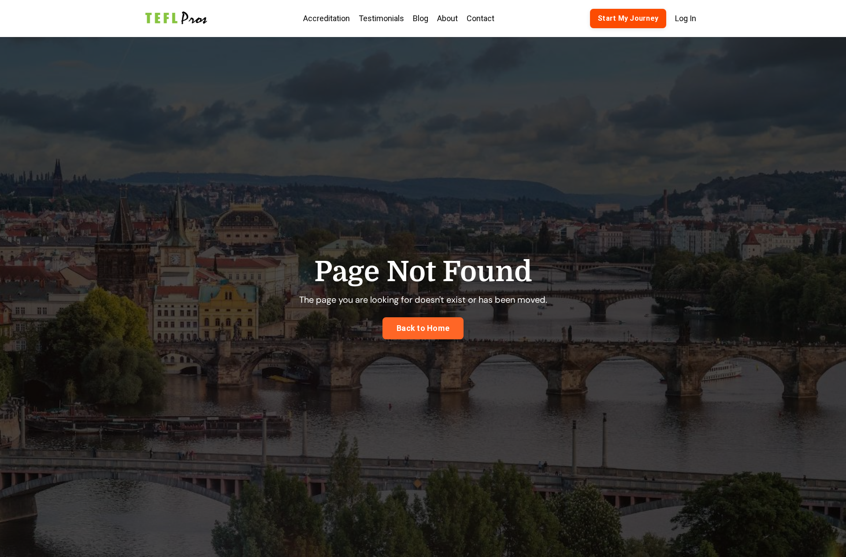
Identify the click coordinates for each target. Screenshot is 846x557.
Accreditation (326, 18)
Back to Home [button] (423, 328)
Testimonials (381, 18)
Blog (420, 18)
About (447, 18)
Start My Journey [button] (628, 18)
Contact (480, 18)
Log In (685, 18)
